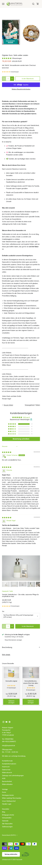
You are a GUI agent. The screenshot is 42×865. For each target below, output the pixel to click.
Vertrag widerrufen (11, 854)
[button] (7, 58)
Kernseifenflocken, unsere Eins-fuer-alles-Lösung (30, 683)
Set (3, 611)
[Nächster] (37, 568)
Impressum (6, 767)
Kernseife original (11, 681)
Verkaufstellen (6, 818)
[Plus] (12, 78)
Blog (3, 812)
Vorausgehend (29, 405)
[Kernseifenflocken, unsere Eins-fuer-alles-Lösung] (31, 672)
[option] (21, 32)
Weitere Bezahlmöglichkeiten (21, 89)
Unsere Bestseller (8, 663)
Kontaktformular (7, 761)
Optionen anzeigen (11, 702)
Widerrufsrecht (7, 772)
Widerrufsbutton (7, 784)
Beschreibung (7, 647)
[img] (6, 452)
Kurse (4, 792)
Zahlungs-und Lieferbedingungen (13, 775)
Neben (38, 405)
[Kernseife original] (11, 672)
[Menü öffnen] (3, 4)
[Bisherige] (4, 568)
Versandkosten (15, 65)
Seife (11, 591)
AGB (3, 778)
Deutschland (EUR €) (9, 835)
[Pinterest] (9, 722)
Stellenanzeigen (7, 826)
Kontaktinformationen (9, 764)
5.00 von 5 (26, 417)
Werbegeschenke (8, 795)
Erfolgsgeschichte (8, 815)
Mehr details (6, 654)
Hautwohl (5, 591)
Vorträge (5, 789)
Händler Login (6, 804)
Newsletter (5, 809)
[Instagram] (3, 722)
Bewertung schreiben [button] (21, 439)
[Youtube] (6, 722)
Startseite (5, 821)
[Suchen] (33, 4)
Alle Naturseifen (7, 823)
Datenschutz (6, 769)
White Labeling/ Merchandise (11, 798)
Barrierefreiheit (7, 781)
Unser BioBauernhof (8, 801)
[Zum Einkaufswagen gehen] (37, 4)
